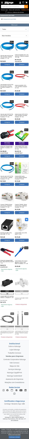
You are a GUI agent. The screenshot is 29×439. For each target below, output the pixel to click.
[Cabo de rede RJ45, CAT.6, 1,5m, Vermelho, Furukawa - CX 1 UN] (22, 76)
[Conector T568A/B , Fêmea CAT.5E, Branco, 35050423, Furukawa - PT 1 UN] (22, 196)
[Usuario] (20, 2)
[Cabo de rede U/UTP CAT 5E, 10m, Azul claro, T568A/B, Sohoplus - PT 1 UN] (7, 47)
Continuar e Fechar (14, 437)
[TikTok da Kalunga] (16, 390)
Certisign (7, 404)
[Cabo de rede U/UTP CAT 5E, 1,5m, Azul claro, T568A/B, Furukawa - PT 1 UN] (7, 168)
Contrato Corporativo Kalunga (14, 359)
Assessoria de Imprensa (14, 379)
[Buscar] (26, 6)
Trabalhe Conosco (14, 353)
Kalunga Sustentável (14, 376)
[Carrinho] (26, 2)
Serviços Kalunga (14, 369)
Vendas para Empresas (14, 356)
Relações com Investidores (14, 382)
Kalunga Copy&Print (14, 372)
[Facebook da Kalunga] (8, 390)
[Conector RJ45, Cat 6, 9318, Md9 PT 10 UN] (22, 225)
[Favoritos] (23, 2)
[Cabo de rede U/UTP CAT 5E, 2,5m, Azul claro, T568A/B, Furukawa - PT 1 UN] (7, 106)
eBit (23, 404)
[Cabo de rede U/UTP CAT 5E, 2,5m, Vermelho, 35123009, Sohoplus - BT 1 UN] (22, 106)
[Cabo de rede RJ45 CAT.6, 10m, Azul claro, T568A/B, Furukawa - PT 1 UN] (22, 47)
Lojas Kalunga (14, 349)
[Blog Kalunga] (12, 390)
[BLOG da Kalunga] (25, 390)
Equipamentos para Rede (10, 19)
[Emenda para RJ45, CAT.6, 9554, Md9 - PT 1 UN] (7, 225)
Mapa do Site (14, 366)
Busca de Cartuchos (14, 10)
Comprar (7, 64)
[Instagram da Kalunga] (3, 390)
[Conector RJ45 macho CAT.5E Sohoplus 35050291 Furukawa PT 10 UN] (22, 168)
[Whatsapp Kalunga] (14, 393)
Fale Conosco (14, 363)
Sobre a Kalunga (14, 346)
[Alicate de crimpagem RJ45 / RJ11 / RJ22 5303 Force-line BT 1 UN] (7, 252)
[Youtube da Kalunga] (21, 390)
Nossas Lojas (4, 10)
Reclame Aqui (16, 404)
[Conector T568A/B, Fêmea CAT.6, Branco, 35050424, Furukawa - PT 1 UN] (7, 196)
